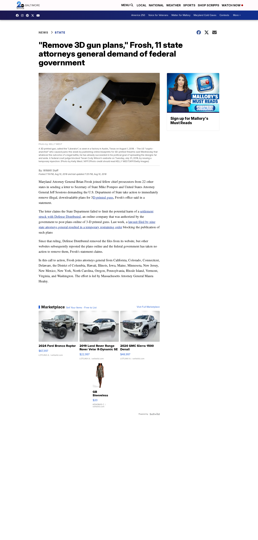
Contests (224, 15)
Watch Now (231, 5)
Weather (173, 5)
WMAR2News (28, 15)
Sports (189, 5)
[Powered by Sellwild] (155, 414)
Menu (125, 5)
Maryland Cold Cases (205, 15)
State (60, 32)
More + (237, 15)
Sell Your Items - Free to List (81, 307)
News (43, 32)
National (156, 5)
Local (141, 5)
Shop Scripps (208, 5)
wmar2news (23, 15)
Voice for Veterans (158, 15)
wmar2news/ (18, 15)
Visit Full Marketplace (148, 307)
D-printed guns (103, 197)
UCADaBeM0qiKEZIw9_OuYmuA (39, 15)
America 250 (138, 15)
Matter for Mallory (180, 15)
